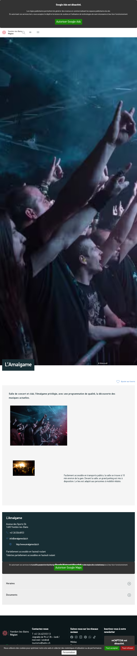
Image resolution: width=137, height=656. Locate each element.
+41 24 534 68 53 (17, 533)
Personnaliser (69, 652)
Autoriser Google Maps (68, 567)
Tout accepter (112, 648)
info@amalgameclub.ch (19, 539)
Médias (73, 642)
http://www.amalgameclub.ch (27, 544)
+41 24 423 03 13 (42, 634)
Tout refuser (127, 648)
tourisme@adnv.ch (41, 643)
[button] (23, 32)
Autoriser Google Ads (68, 21)
